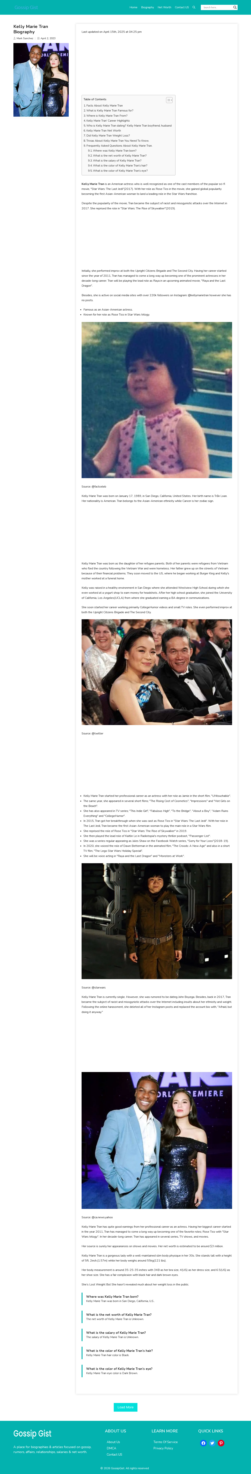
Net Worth (164, 7)
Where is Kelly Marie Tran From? (107, 116)
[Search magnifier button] (235, 7)
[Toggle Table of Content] (167, 100)
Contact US (182, 7)
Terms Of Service (165, 1442)
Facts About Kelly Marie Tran (104, 105)
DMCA (111, 1448)
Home (133, 7)
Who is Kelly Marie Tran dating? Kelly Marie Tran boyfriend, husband (129, 125)
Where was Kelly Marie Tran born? (115, 151)
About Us (113, 1442)
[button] (194, 7)
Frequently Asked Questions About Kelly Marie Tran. (119, 146)
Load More (126, 1407)
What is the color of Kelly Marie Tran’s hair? (120, 165)
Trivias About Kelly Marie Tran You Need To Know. (117, 141)
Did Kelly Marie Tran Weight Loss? (108, 135)
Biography (147, 7)
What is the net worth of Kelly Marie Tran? (120, 155)
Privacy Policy (163, 1448)
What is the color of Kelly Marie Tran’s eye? (120, 171)
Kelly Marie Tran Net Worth (103, 130)
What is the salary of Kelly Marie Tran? (117, 160)
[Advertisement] (157, 64)
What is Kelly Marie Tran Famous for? (109, 110)
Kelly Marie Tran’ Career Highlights (108, 121)
